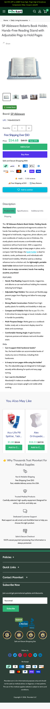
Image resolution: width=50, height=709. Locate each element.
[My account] (39, 11)
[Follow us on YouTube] (30, 655)
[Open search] (34, 11)
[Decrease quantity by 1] (15, 128)
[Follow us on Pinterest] (25, 655)
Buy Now (25, 154)
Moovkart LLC (31, 697)
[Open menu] (4, 11)
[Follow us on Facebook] (10, 655)
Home (5, 20)
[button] (25, 189)
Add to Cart (25, 147)
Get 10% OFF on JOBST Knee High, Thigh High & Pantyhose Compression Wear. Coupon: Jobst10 (25, 3)
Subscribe (11, 608)
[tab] (9, 211)
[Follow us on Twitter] (15, 655)
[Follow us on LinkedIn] (40, 655)
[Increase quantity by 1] (29, 128)
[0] (45, 11)
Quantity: (6, 128)
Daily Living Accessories (19, 20)
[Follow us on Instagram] (20, 655)
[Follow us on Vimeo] (35, 655)
